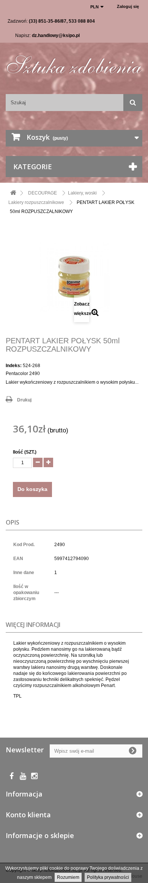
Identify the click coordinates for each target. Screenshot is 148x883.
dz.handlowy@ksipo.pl (56, 35)
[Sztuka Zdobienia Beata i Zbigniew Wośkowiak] (74, 61)
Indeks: (14, 365)
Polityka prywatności (108, 877)
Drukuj (24, 400)
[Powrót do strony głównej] (13, 193)
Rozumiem (68, 877)
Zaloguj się (128, 6)
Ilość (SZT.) (24, 452)
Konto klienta (28, 814)
